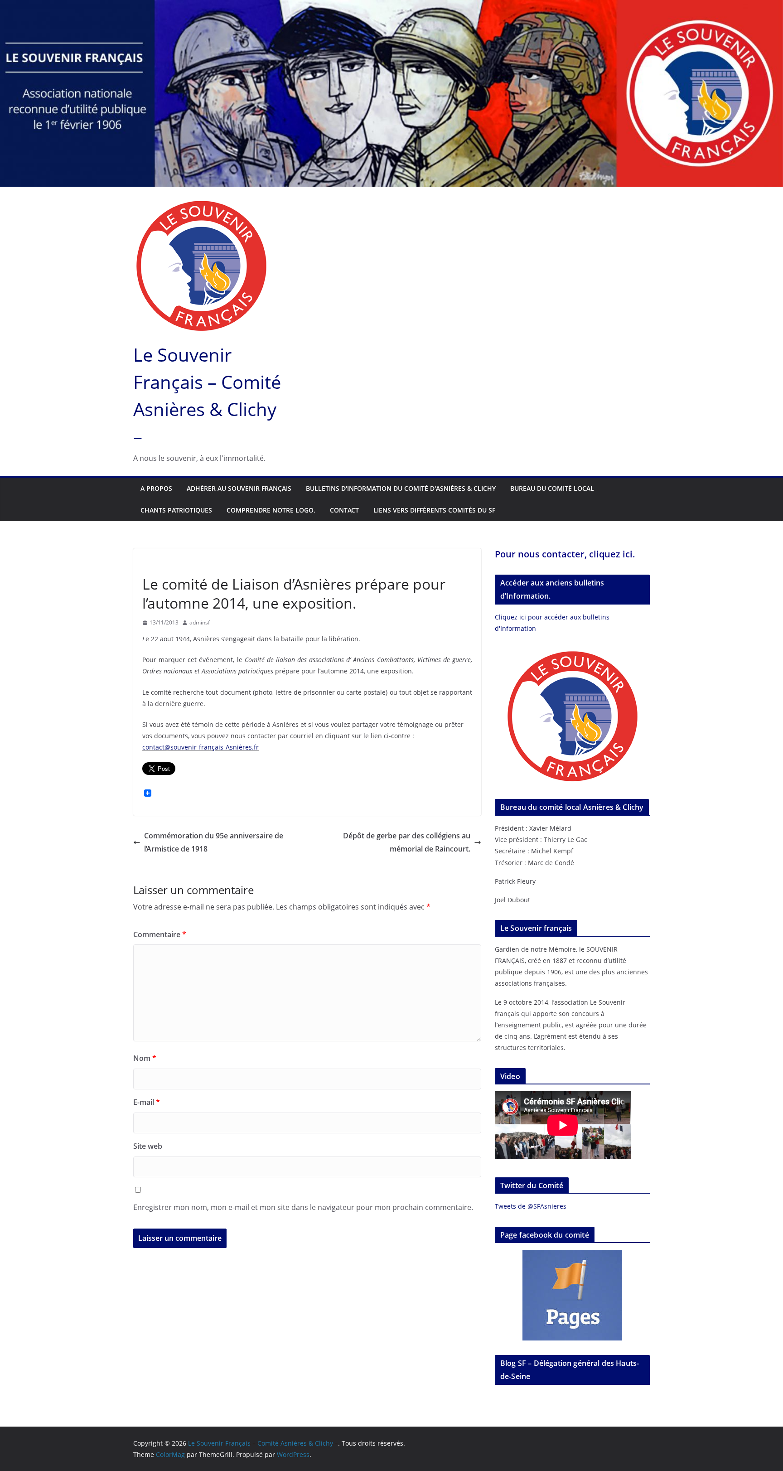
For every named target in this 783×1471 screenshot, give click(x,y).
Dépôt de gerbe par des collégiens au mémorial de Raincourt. (406, 842)
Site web (147, 1146)
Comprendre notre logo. (271, 510)
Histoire (230, 563)
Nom (144, 1058)
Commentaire (159, 934)
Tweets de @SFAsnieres (530, 1206)
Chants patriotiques (176, 510)
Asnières (156, 563)
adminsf (199, 622)
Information (267, 563)
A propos (156, 488)
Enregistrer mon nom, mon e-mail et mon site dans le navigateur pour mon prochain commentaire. (303, 1207)
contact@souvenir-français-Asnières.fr (200, 747)
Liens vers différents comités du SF (434, 510)
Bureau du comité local (552, 488)
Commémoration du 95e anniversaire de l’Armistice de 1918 (213, 842)
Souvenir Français (317, 563)
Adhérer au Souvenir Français (239, 488)
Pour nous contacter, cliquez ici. (565, 554)
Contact (344, 510)
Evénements (193, 563)
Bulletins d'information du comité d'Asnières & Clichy (401, 488)
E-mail (146, 1102)
